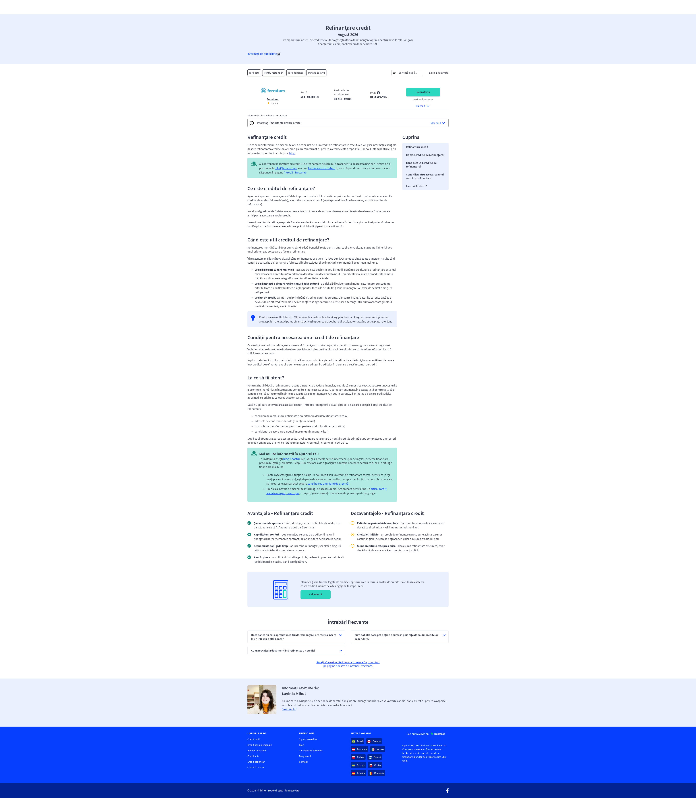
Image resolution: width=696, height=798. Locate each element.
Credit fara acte (255, 767)
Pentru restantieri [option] (273, 72)
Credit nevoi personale (259, 745)
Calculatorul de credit (310, 750)
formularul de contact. (321, 168)
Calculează (315, 594)
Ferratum (273, 99)
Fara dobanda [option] (296, 72)
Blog (301, 745)
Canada (376, 741)
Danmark (362, 749)
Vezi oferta (423, 92)
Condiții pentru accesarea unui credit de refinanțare (425, 176)
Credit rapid (253, 739)
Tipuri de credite (308, 739)
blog (292, 153)
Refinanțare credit (417, 147)
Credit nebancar (256, 761)
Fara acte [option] (254, 72)
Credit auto (253, 756)
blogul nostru (291, 459)
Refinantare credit (257, 750)
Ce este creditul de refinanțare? (425, 155)
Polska (360, 757)
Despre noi (305, 756)
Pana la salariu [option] (316, 72)
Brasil (360, 741)
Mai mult (436, 123)
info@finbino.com (286, 168)
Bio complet (289, 709)
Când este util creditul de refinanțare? (421, 164)
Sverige (361, 765)
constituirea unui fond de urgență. (328, 483)
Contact (303, 761)
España (361, 773)
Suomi (377, 757)
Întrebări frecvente (295, 172)
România (379, 773)
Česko (377, 765)
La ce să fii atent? (416, 186)
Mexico (380, 749)
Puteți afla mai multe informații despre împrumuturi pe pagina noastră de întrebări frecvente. (348, 664)
